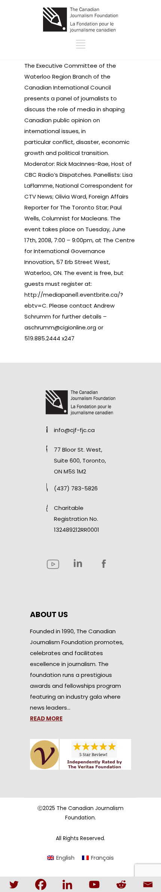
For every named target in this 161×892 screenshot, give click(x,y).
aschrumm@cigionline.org (60, 327)
